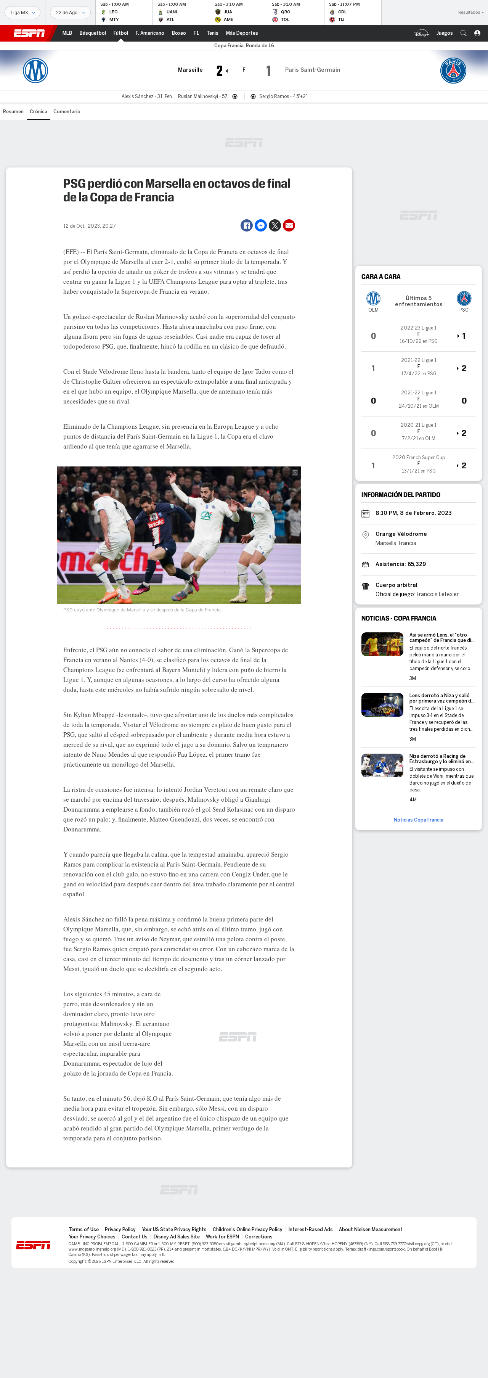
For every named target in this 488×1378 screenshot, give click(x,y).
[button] (464, 33)
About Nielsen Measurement (371, 1229)
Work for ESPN (222, 1237)
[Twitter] (275, 225)
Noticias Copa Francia (418, 820)
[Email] (289, 225)
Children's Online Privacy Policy (248, 1229)
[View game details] (418, 335)
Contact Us (135, 1237)
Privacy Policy (120, 1229)
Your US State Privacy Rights (174, 1229)
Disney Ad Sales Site (177, 1237)
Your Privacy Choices (92, 1237)
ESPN (29, 33)
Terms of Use (84, 1229)
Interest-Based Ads (311, 1229)
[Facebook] (247, 225)
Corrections (259, 1237)
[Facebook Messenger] (261, 225)
